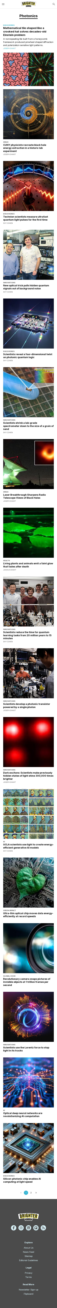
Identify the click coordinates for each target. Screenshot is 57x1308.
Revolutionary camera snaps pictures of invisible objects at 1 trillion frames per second (26, 982)
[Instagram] (21, 1227)
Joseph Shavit (9, 48)
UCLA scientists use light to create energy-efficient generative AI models (28, 846)
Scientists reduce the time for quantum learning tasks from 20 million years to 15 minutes (27, 635)
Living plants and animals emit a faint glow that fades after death (28, 565)
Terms (28, 1277)
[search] (53, 4)
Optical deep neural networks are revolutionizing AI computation (22, 1115)
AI (4, 842)
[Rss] (43, 1227)
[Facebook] (13, 1227)
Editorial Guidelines (28, 1260)
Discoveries (8, 25)
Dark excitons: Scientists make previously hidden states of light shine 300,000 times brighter (28, 775)
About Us (28, 1247)
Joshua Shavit (9, 570)
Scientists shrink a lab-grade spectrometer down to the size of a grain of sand (28, 426)
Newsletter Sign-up (28, 1289)
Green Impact (9, 910)
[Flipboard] (36, 1227)
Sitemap (29, 1256)
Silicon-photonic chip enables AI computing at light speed (22, 1180)
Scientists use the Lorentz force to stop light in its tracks (26, 1049)
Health (6, 561)
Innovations (9, 283)
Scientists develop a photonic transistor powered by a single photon (26, 705)
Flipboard (28, 1294)
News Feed (28, 1252)
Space (5, 142)
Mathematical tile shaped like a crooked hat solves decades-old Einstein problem (24, 31)
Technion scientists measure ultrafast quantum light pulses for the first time (25, 218)
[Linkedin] (28, 1227)
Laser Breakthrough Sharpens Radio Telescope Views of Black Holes (24, 496)
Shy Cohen (8, 223)
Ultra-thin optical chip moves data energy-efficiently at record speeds (28, 915)
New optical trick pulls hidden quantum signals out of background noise (26, 287)
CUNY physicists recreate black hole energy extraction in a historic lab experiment (24, 148)
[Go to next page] (36, 1193)
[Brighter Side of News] (28, 4)
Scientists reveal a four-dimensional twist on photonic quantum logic (27, 356)
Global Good (9, 976)
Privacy (28, 1273)
